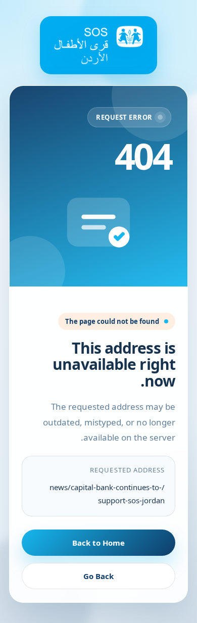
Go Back (98, 576)
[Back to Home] (98, 45)
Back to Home (98, 543)
